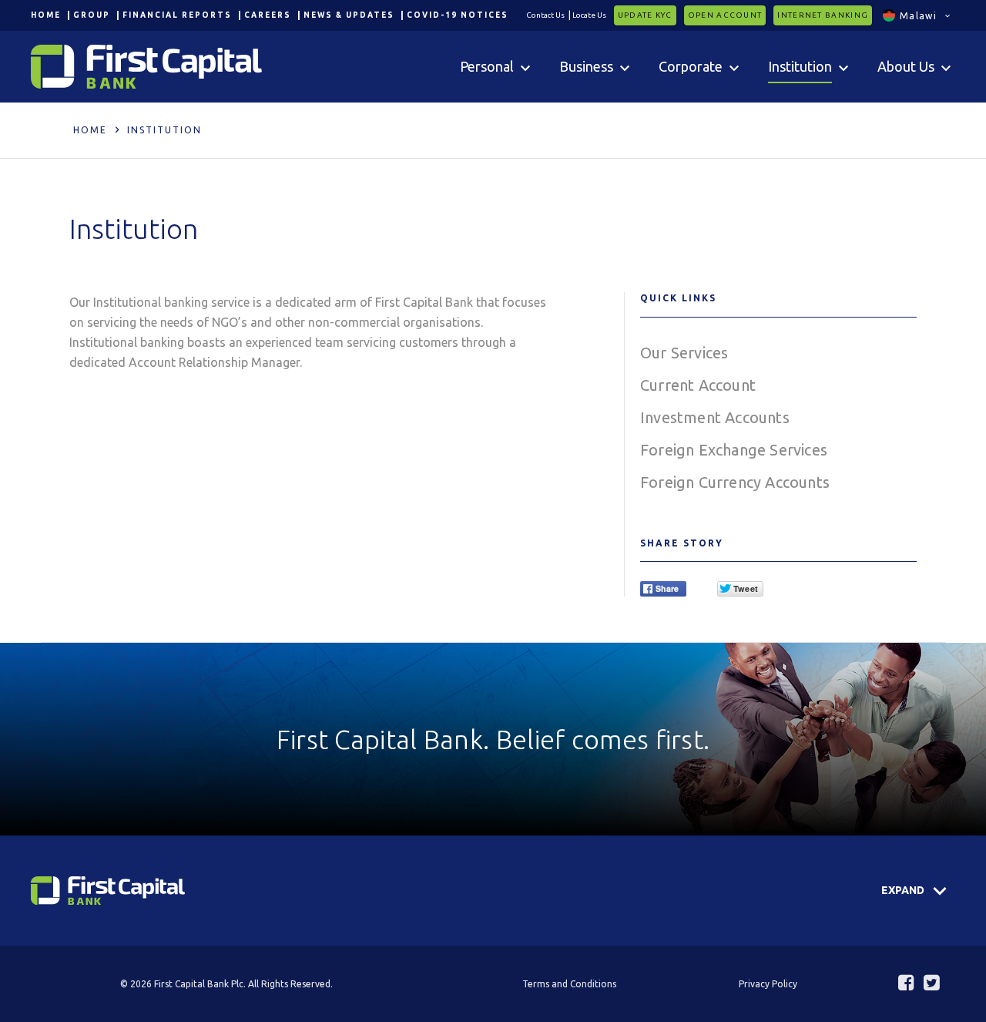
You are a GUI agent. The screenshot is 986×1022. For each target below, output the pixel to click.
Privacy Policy (768, 984)
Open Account (725, 15)
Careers (267, 15)
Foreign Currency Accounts (735, 482)
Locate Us (589, 15)
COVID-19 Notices (457, 15)
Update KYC (645, 15)
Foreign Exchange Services (733, 450)
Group (91, 15)
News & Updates (349, 15)
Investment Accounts (715, 417)
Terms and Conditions (569, 984)
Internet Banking (822, 15)
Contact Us (545, 15)
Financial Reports (177, 15)
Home (46, 15)
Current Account (698, 385)
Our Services (684, 352)
